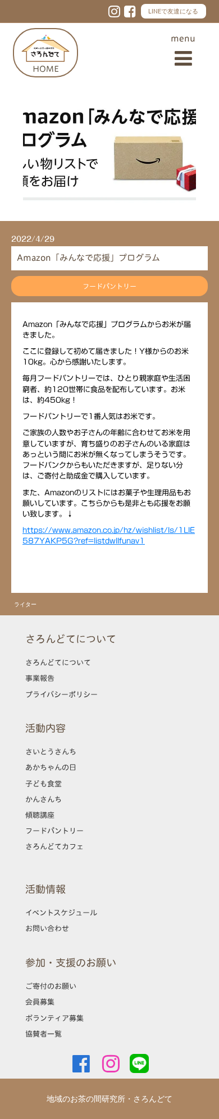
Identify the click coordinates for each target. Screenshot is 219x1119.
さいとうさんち (50, 752)
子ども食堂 (43, 784)
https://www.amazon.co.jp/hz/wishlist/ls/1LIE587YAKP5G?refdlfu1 (108, 535)
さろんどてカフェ (54, 846)
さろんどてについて (58, 662)
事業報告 (39, 678)
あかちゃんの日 (50, 767)
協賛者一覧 (43, 1034)
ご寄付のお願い (50, 986)
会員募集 (39, 1002)
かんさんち (43, 799)
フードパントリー (54, 831)
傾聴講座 (39, 815)
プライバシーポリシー (61, 694)
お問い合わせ (47, 928)
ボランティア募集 (54, 1018)
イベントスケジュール (61, 913)
